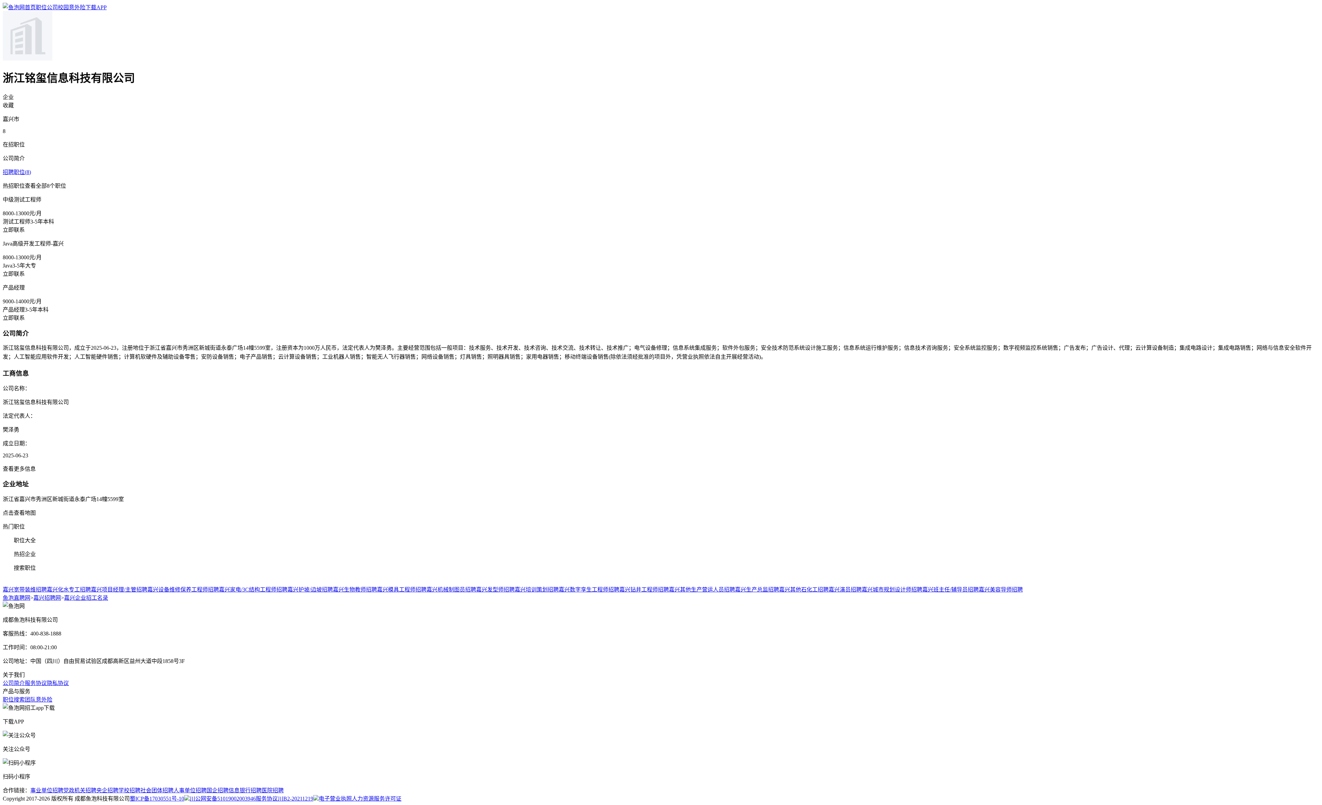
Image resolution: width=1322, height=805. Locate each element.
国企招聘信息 (223, 790)
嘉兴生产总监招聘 (757, 589)
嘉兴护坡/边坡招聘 (310, 589)
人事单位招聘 (190, 790)
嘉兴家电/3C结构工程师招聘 (253, 589)
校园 (63, 7)
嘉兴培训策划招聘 (537, 589)
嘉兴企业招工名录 (86, 598)
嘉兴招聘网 (47, 598)
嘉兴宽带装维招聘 (25, 589)
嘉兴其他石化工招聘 (804, 589)
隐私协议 (58, 683)
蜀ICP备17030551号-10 (157, 799)
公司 (52, 7)
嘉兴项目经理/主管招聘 (119, 589)
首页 (30, 7)
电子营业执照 (335, 799)
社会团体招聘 (157, 790)
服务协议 (36, 683)
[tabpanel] (661, 589)
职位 (41, 7)
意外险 (77, 7)
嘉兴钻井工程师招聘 (644, 589)
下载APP (96, 7)
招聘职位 (17, 172)
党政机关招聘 (79, 790)
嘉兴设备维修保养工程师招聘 (183, 589)
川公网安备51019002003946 (223, 799)
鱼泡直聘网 (16, 598)
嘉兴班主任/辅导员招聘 (950, 589)
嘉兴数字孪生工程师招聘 (589, 589)
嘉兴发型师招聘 (495, 589)
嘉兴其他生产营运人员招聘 (702, 589)
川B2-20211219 (295, 799)
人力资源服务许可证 (376, 799)
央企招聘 (107, 790)
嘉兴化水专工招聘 (69, 589)
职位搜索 (14, 700)
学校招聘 (129, 790)
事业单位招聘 (46, 790)
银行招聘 (251, 790)
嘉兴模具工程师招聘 (402, 589)
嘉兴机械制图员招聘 (451, 589)
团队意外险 (38, 700)
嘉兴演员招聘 (845, 589)
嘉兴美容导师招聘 (1001, 589)
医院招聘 (273, 790)
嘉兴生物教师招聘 (355, 589)
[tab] (661, 526)
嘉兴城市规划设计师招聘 (892, 589)
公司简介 (14, 683)
